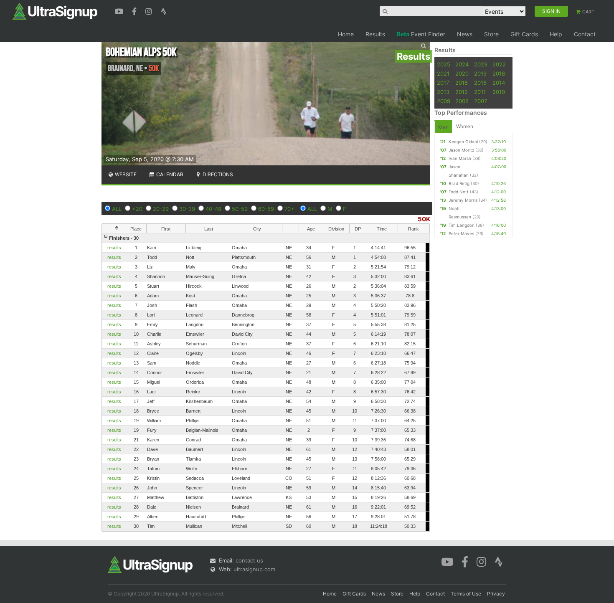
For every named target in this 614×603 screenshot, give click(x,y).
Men (443, 127)
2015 (480, 82)
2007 (480, 101)
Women (464, 126)
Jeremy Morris (463, 200)
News (464, 34)
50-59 (240, 208)
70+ (289, 208)
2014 (498, 82)
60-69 (266, 208)
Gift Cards (524, 34)
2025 (443, 64)
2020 (462, 73)
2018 (498, 73)
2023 (480, 64)
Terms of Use (466, 593)
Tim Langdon (461, 225)
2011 (480, 92)
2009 (443, 101)
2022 (499, 64)
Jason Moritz (461, 149)
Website (125, 174)
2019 (480, 73)
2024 (462, 64)
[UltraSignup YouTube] (120, 10)
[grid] (266, 382)
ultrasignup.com (254, 569)
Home (346, 34)
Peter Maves (461, 233)
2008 (462, 101)
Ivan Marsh (460, 158)
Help (556, 34)
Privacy (496, 593)
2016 (461, 82)
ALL (117, 208)
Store (491, 34)
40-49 (213, 208)
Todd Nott (459, 191)
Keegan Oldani (463, 141)
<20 (137, 208)
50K (424, 219)
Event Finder (421, 34)
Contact (585, 34)
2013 (443, 92)
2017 (443, 82)
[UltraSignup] (55, 11)
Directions (217, 174)
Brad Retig (459, 183)
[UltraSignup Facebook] (135, 10)
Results (375, 34)
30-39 (187, 208)
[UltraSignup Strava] (163, 10)
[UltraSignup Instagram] (149, 10)
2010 (498, 92)
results (114, 247)
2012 (461, 92)
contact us (249, 560)
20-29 (161, 208)
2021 (443, 73)
